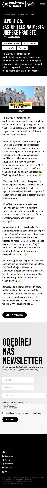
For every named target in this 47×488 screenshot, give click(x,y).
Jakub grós (9, 48)
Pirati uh (22, 48)
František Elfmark (11, 43)
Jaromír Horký (14, 37)
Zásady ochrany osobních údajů (12, 483)
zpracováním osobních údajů (30, 413)
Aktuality (6, 14)
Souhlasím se (24, 413)
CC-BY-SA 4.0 (16, 477)
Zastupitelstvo (30, 43)
